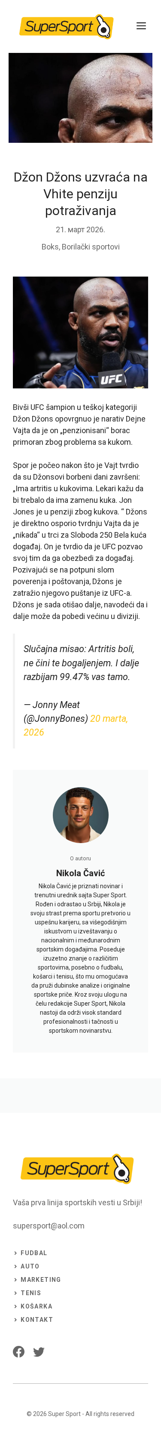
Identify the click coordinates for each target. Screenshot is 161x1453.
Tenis (31, 1293)
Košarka (36, 1306)
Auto (30, 1266)
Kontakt (37, 1319)
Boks (50, 246)
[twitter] (39, 1352)
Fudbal (34, 1253)
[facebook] (18, 1352)
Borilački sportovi (91, 246)
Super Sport (64, 1413)
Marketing (41, 1279)
